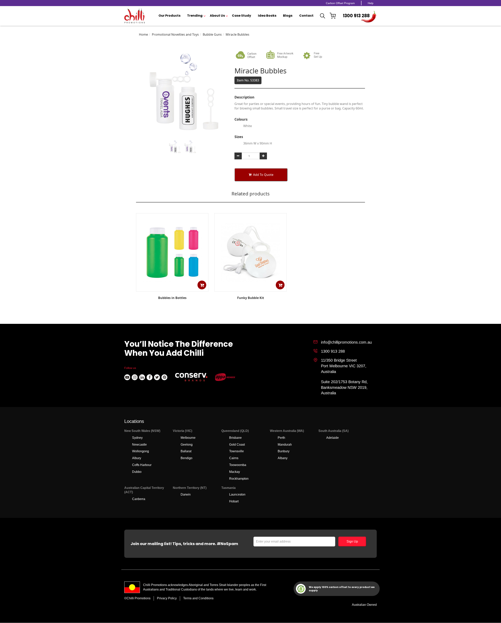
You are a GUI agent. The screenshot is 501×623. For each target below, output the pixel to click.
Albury (136, 458)
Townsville (236, 451)
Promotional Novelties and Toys (175, 34)
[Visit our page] (127, 377)
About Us (217, 16)
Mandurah (285, 444)
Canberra (138, 499)
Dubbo (136, 471)
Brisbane (235, 437)
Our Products (169, 16)
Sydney (137, 437)
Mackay (234, 471)
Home (143, 34)
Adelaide (332, 437)
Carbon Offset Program (340, 3)
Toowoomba (237, 465)
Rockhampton (239, 478)
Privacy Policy (167, 598)
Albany (282, 458)
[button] (201, 285)
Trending (195, 16)
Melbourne (188, 437)
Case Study (241, 16)
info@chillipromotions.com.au (346, 342)
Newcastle (139, 444)
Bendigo (186, 458)
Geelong (187, 444)
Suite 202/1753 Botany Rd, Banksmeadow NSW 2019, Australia (344, 387)
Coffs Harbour (141, 465)
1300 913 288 (356, 16)
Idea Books (267, 16)
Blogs (287, 16)
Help (370, 3)
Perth (281, 437)
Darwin (186, 494)
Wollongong (140, 451)
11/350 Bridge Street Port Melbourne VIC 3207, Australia (343, 366)
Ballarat (186, 451)
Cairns (233, 458)
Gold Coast (237, 444)
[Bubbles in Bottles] (172, 288)
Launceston (237, 494)
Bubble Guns (212, 34)
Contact (306, 16)
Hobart (234, 501)
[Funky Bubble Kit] (250, 288)
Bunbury (283, 451)
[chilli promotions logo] (134, 16)
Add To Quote (263, 174)
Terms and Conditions (198, 598)
